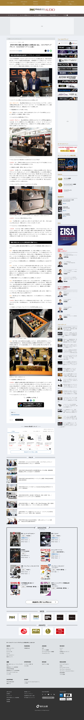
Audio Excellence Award (67, 179)
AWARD (44, 646)
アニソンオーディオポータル (12, 672)
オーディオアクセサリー (64, 664)
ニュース (12, 38)
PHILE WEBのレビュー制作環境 (13, 697)
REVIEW (62, 646)
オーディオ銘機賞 (45, 649)
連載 (8, 662)
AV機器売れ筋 (27, 648)
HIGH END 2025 (19, 419)
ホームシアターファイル (64, 667)
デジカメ (8, 653)
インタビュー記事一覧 (28, 664)
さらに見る (62, 653)
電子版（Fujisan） (24, 541)
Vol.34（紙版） (54, 571)
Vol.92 (58, 535)
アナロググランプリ (46, 653)
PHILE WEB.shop (24, 555)
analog (61, 665)
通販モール (9, 683)
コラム (61, 649)
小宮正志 (65, 264)
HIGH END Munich (15, 414)
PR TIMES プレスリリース (29, 697)
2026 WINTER (60, 552)
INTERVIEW (27, 662)
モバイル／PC (9, 651)
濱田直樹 (65, 281)
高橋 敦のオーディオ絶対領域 (12, 667)
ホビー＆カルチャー (10, 655)
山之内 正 (20, 50)
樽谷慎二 (65, 294)
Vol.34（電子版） (61, 569)
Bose (24, 4)
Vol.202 (28, 535)
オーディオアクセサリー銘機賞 (48, 651)
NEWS (8, 646)
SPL (59, 4)
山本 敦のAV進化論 (10, 668)
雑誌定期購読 (62, 672)
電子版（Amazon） (25, 539)
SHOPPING (10, 679)
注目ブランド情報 (45, 664)
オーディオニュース (18, 38)
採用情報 (8, 701)
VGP (43, 648)
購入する (64, 203)
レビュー (61, 648)
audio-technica (24, 1)
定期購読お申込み (24, 537)
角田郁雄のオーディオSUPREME (13, 670)
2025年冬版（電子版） (31, 586)
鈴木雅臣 (65, 309)
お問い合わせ (9, 691)
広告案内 (8, 693)
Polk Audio (35, 4)
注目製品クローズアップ (64, 651)
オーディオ (9, 649)
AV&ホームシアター (10, 648)
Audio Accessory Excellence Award (68, 185)
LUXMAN (59, 1)
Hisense (47, 4)
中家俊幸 (65, 273)
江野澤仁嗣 (66, 257)
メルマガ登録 (62, 674)
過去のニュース (10, 656)
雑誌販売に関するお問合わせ (42, 602)
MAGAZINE (42, 527)
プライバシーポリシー (28, 693)
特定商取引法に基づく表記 (29, 695)
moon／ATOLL (71, 1)
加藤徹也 (65, 317)
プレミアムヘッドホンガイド (65, 669)
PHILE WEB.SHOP (10, 681)
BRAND (44, 662)
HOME (9, 38)
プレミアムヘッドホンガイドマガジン (67, 671)
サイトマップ (9, 695)
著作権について (27, 691)
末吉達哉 (65, 301)
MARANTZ (35, 1)
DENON (47, 1)
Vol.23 (27, 569)
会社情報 (8, 699)
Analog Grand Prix (66, 191)
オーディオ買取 (71, 4)
